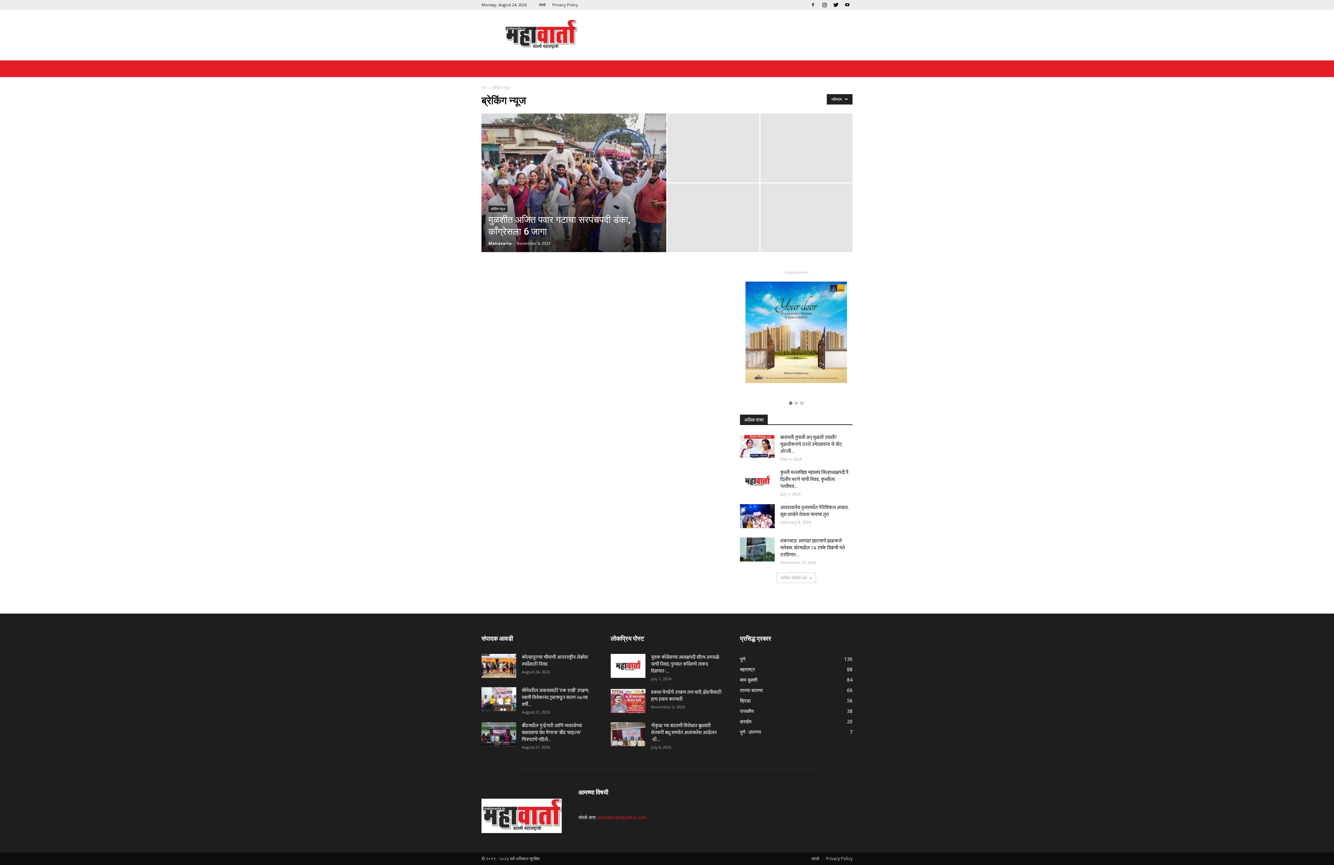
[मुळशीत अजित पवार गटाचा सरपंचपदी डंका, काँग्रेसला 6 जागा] (573, 194)
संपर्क (542, 4)
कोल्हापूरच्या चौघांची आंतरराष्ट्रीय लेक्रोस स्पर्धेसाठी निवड (555, 660)
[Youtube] (847, 5)
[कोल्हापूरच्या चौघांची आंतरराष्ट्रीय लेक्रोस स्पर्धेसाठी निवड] (498, 666)
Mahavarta (500, 243)
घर (483, 88)
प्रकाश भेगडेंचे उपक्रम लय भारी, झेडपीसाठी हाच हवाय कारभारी (686, 695)
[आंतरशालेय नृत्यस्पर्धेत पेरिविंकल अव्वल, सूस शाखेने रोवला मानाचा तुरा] (757, 516)
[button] (790, 403)
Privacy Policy (565, 4)
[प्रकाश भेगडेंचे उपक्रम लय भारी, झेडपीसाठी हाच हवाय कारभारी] (628, 701)
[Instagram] (824, 5)
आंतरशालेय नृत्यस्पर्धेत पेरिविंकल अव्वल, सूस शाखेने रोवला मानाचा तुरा (814, 511)
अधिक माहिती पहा (794, 578)
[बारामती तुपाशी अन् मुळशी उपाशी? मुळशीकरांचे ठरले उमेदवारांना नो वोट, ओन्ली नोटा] (757, 446)
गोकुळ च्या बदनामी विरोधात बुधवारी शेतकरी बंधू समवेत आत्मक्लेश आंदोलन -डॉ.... (684, 732)
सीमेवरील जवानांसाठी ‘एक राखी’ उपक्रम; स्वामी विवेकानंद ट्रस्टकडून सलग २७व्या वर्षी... (555, 697)
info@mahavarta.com (622, 817)
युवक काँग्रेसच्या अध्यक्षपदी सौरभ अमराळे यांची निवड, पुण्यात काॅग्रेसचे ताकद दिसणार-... (685, 664)
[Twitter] (836, 5)
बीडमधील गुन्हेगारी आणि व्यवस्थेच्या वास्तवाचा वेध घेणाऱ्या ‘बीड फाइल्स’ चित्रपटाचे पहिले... (552, 732)
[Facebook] (813, 5)
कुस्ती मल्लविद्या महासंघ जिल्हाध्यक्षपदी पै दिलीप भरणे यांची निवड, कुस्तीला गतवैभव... (814, 479)
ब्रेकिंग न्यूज (498, 209)
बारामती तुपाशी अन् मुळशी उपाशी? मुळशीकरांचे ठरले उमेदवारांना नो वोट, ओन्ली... (811, 444)
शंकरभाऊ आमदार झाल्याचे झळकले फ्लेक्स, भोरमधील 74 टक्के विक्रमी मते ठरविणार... (812, 548)
